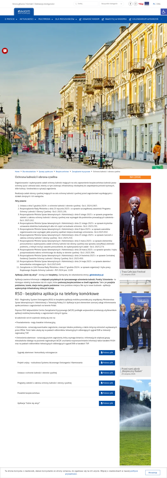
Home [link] (17, 172)
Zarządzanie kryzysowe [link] (81, 172)
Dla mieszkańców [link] (29, 172)
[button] (5, 51)
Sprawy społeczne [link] (46, 172)
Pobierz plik (107, 353)
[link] (164, 12)
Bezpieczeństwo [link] (62, 172)
